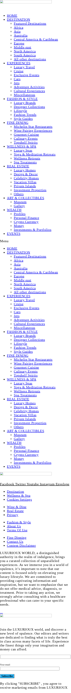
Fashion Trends (25, 115)
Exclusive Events (26, 75)
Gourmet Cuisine (26, 134)
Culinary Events (26, 138)
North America (25, 51)
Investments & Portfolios (32, 230)
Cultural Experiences (29, 91)
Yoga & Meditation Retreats (34, 154)
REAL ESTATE (18, 166)
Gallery (19, 206)
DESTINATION (18, 19)
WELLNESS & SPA (21, 146)
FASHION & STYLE (22, 99)
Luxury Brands (25, 103)
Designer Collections (29, 107)
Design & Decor (26, 174)
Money (19, 226)
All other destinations (30, 59)
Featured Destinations (30, 23)
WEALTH (14, 210)
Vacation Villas (25, 182)
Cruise (18, 71)
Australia (21, 35)
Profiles (20, 214)
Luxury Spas (23, 150)
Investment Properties (30, 190)
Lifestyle (20, 111)
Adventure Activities (29, 87)
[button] (35, 241)
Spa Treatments (25, 162)
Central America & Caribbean (36, 39)
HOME (12, 15)
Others (19, 194)
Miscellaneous (24, 95)
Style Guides (23, 118)
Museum (20, 202)
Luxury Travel (24, 67)
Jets (16, 83)
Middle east (22, 47)
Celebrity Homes (26, 178)
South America (25, 55)
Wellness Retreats (27, 158)
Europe (19, 43)
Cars (17, 79)
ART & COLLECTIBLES (25, 198)
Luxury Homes (25, 170)
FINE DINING (17, 122)
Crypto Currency (26, 222)
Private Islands (25, 186)
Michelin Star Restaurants (33, 126)
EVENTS (13, 233)
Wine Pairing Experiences (33, 130)
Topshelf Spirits (26, 142)
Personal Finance (26, 218)
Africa (18, 27)
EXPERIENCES (19, 63)
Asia (17, 31)
